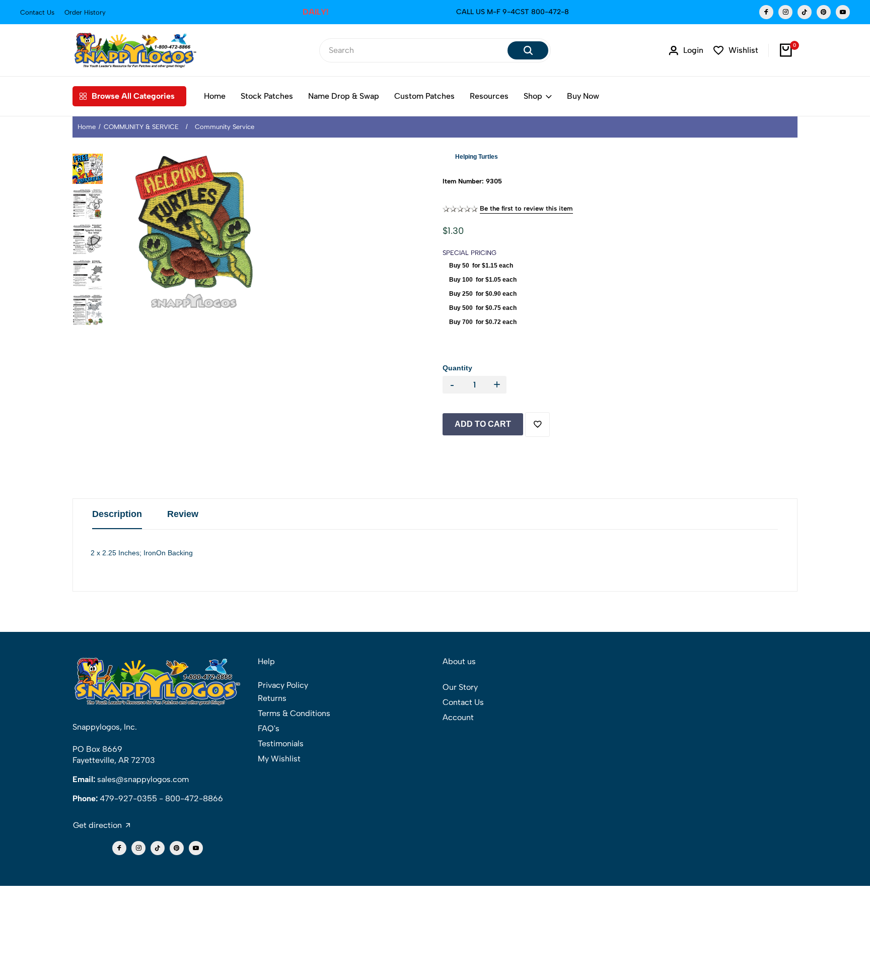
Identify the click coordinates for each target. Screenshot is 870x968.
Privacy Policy (283, 685)
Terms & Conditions (294, 713)
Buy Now (583, 96)
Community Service (224, 127)
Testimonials (281, 743)
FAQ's (268, 728)
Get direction (97, 825)
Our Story (460, 687)
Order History (85, 12)
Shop (533, 96)
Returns (272, 698)
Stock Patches (267, 96)
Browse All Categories (133, 96)
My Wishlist (279, 758)
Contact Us (37, 12)
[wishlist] (537, 424)
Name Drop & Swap (343, 96)
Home (215, 96)
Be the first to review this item (526, 208)
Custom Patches (424, 96)
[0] (786, 50)
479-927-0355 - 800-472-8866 (161, 798)
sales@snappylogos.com (143, 779)
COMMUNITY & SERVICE (141, 127)
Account (458, 717)
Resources (489, 96)
